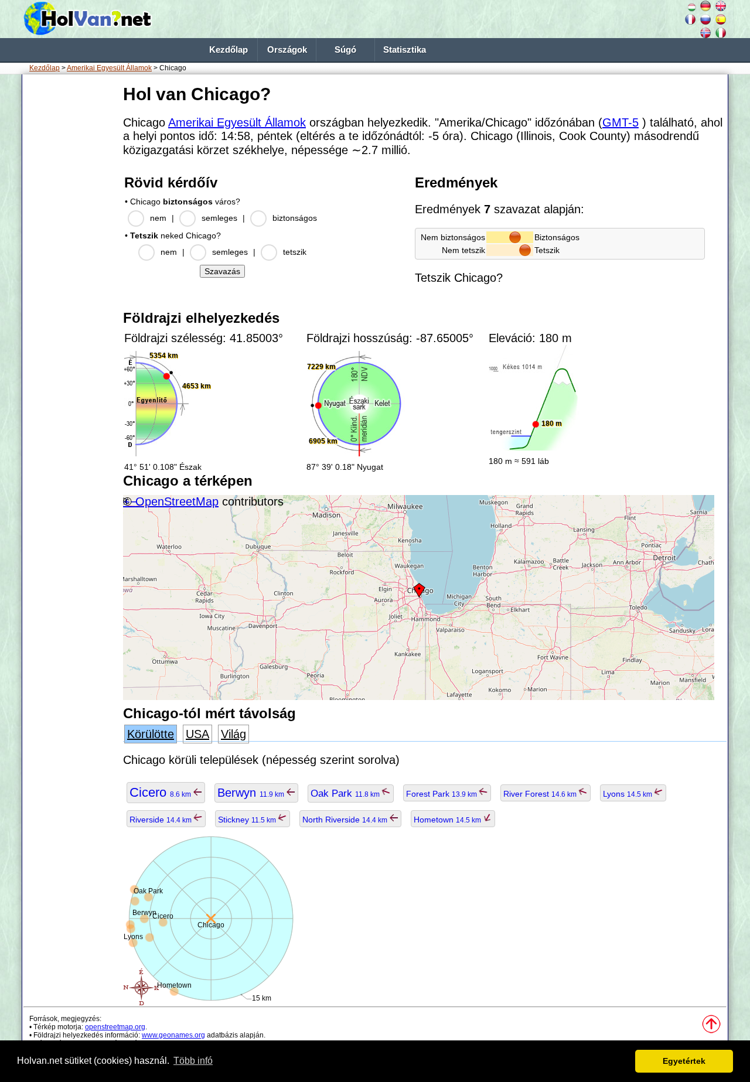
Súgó (345, 49)
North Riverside (345, 819)
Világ (233, 734)
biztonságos (294, 218)
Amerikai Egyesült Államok (109, 68)
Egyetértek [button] (684, 1061)
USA (197, 734)
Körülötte (150, 734)
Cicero (161, 792)
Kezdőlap (228, 49)
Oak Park (346, 793)
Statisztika (404, 49)
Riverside (161, 819)
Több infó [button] (193, 1061)
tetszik (294, 252)
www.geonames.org (173, 1035)
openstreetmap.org (115, 1027)
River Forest (540, 793)
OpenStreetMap (177, 501)
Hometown (448, 819)
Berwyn (251, 792)
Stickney (248, 819)
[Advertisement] (70, 257)
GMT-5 (620, 122)
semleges (219, 218)
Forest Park (442, 793)
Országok (287, 49)
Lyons (628, 793)
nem (158, 218)
